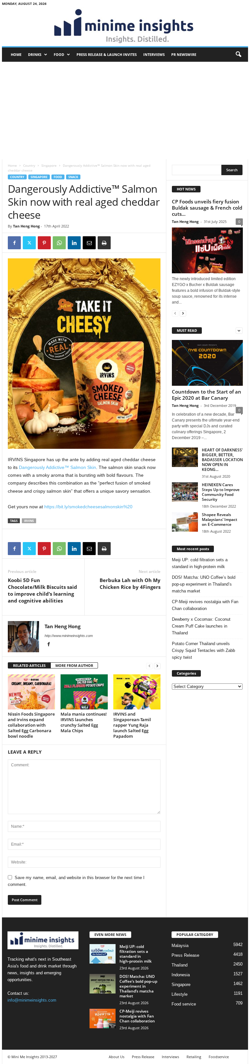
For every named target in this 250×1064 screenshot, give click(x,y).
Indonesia (181, 974)
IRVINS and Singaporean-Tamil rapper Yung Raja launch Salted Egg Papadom (132, 725)
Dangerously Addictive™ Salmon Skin (57, 467)
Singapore (49, 165)
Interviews (154, 54)
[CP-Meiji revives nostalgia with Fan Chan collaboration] (103, 1018)
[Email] (89, 242)
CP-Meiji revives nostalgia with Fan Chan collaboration (205, 605)
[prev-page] (149, 665)
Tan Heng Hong (26, 226)
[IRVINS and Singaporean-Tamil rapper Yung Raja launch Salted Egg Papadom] (136, 691)
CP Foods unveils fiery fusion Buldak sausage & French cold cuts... (207, 207)
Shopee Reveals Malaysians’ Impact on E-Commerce (219, 519)
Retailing (194, 1056)
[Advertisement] (125, 110)
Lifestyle (180, 994)
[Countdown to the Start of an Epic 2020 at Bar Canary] (207, 363)
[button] (238, 54)
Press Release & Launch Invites (106, 54)
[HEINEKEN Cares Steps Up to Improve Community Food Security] (185, 492)
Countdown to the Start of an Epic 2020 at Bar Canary (206, 394)
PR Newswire (183, 54)
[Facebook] (14, 242)
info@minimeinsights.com (31, 1000)
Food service (184, 1004)
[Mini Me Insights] (125, 26)
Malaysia (180, 945)
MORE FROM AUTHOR (74, 665)
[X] (29, 242)
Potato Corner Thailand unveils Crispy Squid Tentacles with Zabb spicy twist (203, 650)
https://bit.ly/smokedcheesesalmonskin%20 (88, 506)
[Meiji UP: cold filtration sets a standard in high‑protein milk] (103, 954)
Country (29, 165)
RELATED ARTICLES (29, 665)
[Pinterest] (44, 242)
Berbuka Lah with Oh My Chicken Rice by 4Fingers (130, 583)
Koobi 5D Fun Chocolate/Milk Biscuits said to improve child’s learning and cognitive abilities (42, 590)
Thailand (180, 965)
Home (16, 54)
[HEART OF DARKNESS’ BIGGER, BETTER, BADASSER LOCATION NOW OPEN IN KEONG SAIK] (185, 457)
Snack (73, 177)
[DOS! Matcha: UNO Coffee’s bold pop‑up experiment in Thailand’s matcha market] (103, 983)
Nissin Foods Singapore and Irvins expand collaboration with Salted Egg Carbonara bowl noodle (31, 725)
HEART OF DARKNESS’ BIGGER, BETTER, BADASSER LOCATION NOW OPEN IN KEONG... (222, 459)
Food (59, 54)
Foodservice (219, 1056)
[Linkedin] (74, 242)
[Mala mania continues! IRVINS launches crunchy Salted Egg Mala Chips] (84, 691)
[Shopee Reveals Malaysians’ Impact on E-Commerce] (185, 522)
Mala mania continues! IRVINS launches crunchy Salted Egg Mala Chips (84, 722)
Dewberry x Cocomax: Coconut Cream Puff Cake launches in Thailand (201, 626)
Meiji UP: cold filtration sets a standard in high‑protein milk (200, 563)
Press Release (185, 955)
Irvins (29, 521)
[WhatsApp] (59, 242)
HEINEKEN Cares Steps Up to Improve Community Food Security (221, 492)
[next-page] (157, 665)
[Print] (104, 242)
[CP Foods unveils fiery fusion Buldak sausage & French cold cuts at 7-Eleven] (207, 250)
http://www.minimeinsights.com (69, 636)
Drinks (34, 54)
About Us (116, 1056)
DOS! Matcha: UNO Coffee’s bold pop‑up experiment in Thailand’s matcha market (203, 584)
